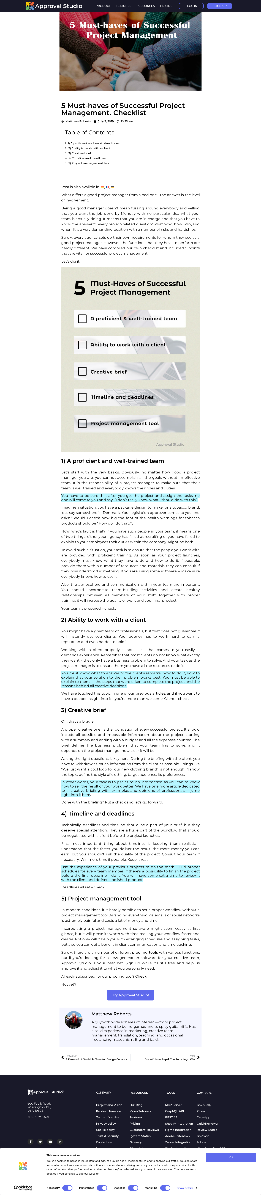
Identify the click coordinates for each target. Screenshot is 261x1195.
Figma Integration (178, 1130)
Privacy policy (106, 1123)
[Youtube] (50, 1142)
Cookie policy (105, 1130)
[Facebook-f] (31, 1142)
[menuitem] (102, 187)
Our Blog (136, 1105)
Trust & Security (107, 1136)
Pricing (166, 6)
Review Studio (207, 1130)
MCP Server (173, 1105)
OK (231, 1157)
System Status (140, 1136)
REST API (171, 1117)
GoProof (203, 1136)
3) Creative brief (79, 153)
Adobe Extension (177, 1136)
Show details (185, 1188)
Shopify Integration (179, 1123)
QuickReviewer (208, 1123)
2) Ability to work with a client (89, 148)
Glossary (136, 1142)
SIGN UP (220, 6)
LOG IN (192, 6)
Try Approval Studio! (130, 995)
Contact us (104, 1142)
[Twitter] (40, 1142)
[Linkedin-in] (60, 1142)
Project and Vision (109, 1105)
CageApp (203, 1117)
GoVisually (204, 1105)
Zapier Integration (178, 1142)
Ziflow (201, 1111)
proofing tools (145, 952)
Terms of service (107, 1117)
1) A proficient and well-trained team (94, 143)
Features (136, 1117)
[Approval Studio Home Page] (55, 9)
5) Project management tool (88, 163)
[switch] (102, 1188)
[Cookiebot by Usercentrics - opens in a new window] (23, 1188)
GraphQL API (174, 1111)
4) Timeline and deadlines (87, 158)
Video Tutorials (140, 1111)
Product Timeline (108, 1111)
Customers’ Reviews (144, 1130)
